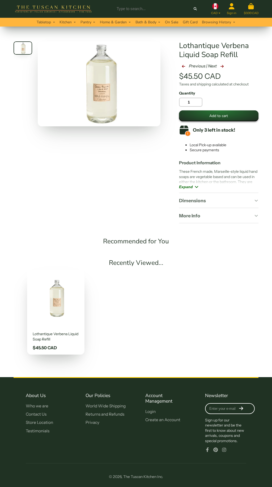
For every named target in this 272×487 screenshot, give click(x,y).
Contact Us (36, 414)
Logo (53, 9)
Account (231, 9)
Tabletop (44, 22)
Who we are (37, 405)
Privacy (92, 422)
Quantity (187, 93)
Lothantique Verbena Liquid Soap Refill (55, 312)
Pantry (85, 22)
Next (213, 65)
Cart (251, 9)
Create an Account (162, 419)
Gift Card (190, 22)
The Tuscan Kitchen (139, 476)
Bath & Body (145, 22)
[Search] (195, 8)
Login (150, 411)
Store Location (39, 422)
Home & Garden (113, 22)
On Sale (171, 22)
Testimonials (37, 430)
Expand (186, 187)
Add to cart (218, 115)
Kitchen (66, 22)
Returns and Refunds (105, 414)
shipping (204, 84)
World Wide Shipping (106, 405)
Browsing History (216, 22)
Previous (196, 65)
